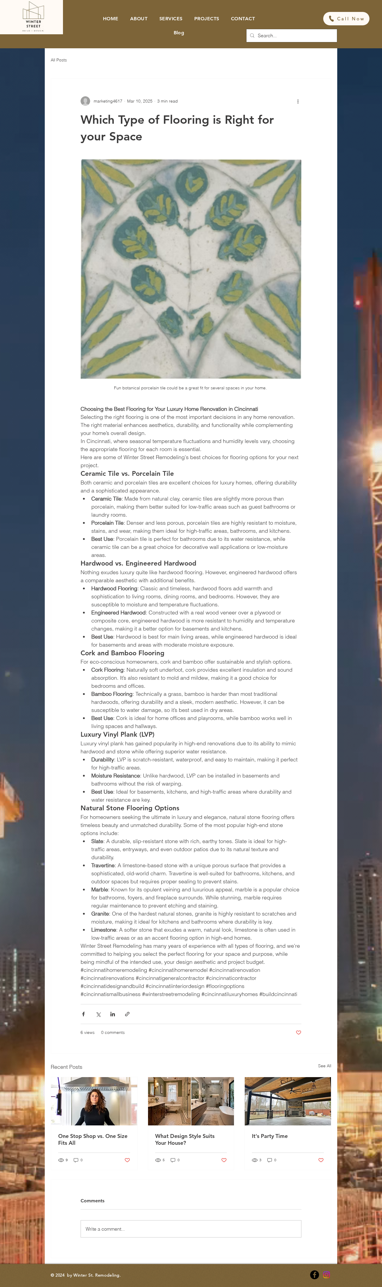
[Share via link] (127, 1014)
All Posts (59, 60)
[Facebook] (314, 1274)
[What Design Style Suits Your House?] (191, 1101)
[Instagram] (326, 1274)
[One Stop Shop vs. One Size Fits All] (94, 1101)
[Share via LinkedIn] (112, 1014)
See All (324, 1065)
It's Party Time (270, 1136)
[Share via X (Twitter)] (98, 1014)
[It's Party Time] (288, 1101)
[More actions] (297, 101)
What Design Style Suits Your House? (185, 1139)
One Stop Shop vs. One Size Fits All (92, 1139)
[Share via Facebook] (83, 1014)
